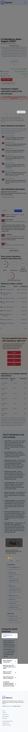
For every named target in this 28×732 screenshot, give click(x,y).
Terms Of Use (5, 714)
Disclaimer (4, 718)
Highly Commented (6, 725)
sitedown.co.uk (9, 706)
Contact (4, 712)
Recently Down (5, 723)
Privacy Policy (5, 716)
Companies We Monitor (7, 721)
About (3, 710)
